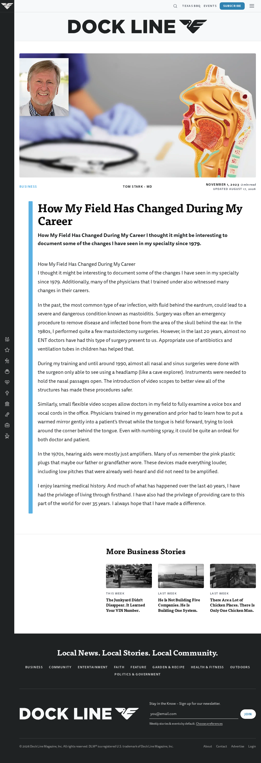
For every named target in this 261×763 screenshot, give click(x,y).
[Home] (7, 6)
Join (248, 714)
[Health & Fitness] (7, 382)
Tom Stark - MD (137, 186)
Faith (119, 667)
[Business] (7, 425)
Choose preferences (209, 724)
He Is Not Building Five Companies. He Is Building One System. (179, 605)
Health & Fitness (207, 667)
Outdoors (240, 667)
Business (28, 187)
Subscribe (232, 6)
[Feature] (7, 350)
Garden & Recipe (168, 667)
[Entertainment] (7, 414)
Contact (221, 747)
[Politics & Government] (7, 404)
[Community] (7, 339)
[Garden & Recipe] (7, 371)
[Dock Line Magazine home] (138, 26)
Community (60, 667)
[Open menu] (252, 6)
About (207, 747)
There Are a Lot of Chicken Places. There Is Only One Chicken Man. (232, 605)
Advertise (237, 747)
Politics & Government (137, 674)
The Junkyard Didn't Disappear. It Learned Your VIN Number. (125, 605)
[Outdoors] (7, 361)
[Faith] (7, 393)
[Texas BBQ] (7, 436)
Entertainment (93, 667)
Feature (138, 667)
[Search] (175, 6)
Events (210, 6)
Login (252, 747)
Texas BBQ (191, 6)
